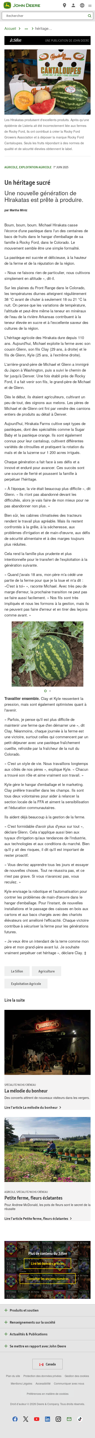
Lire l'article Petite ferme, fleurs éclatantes (36, 1218)
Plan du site (13, 1376)
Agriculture (46, 971)
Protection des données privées (42, 1376)
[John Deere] (25, 5)
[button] (15, 1419)
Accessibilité (43, 1383)
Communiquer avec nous (69, 1383)
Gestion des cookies (77, 1376)
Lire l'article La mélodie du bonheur (31, 1107)
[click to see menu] (90, 5)
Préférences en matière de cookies (47, 1393)
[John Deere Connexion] (73, 5)
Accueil (10, 28)
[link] (82, 5)
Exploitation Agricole (26, 983)
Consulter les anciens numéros (47, 1278)
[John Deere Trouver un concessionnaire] (64, 5)
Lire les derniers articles (47, 1263)
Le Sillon (17, 971)
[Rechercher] (89, 16)
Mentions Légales (21, 1383)
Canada (50, 1364)
